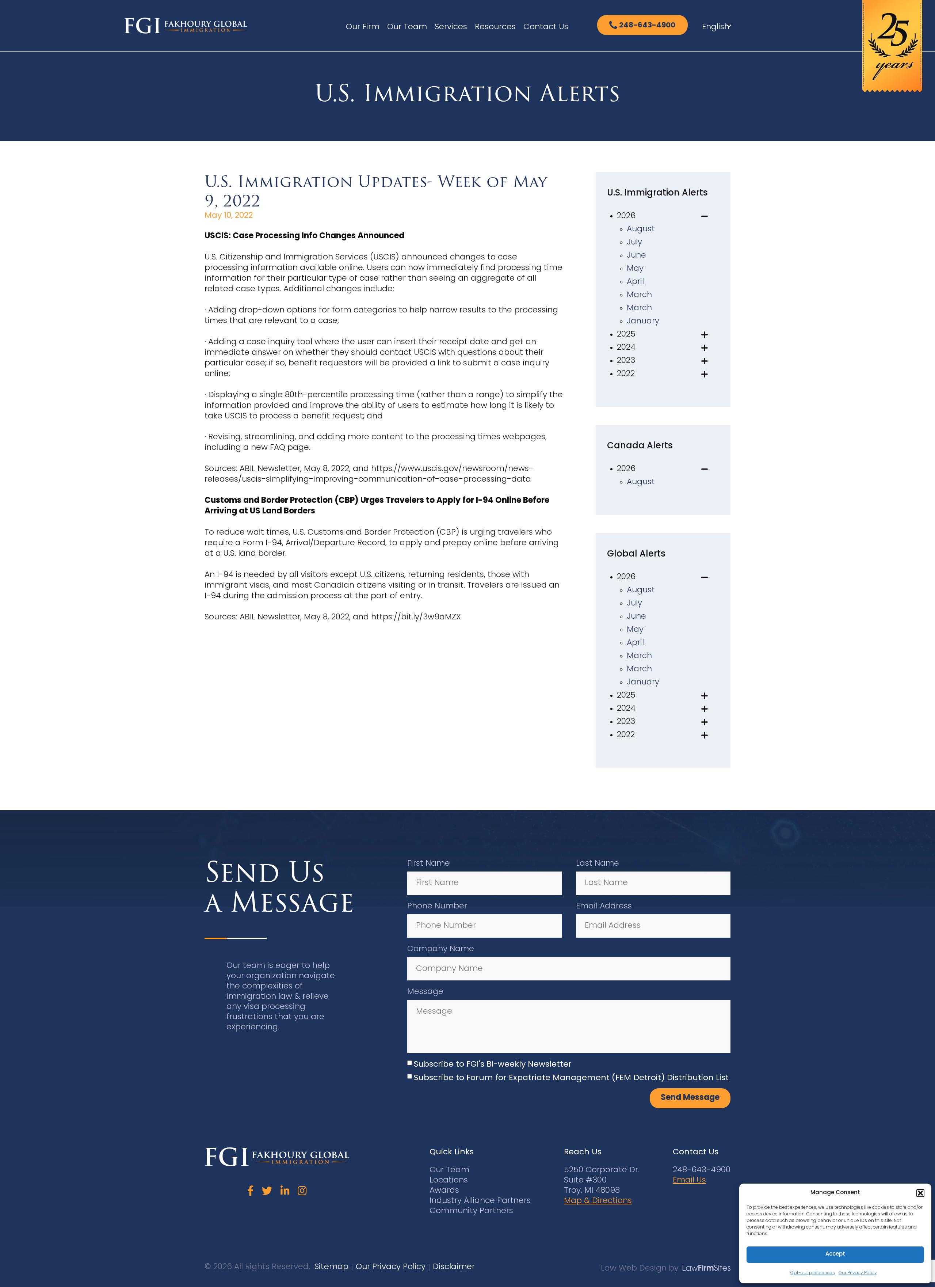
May (635, 269)
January (643, 321)
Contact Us (545, 27)
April (635, 282)
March (639, 295)
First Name (428, 863)
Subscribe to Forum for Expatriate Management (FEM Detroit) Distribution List (571, 1078)
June (636, 255)
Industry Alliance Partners (480, 1201)
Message (425, 992)
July (634, 242)
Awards (444, 1191)
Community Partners (471, 1211)
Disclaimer (454, 1267)
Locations (449, 1180)
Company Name (440, 949)
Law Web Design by (640, 1268)
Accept (835, 1254)
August (641, 229)
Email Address (604, 906)
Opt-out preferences (812, 1273)
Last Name (597, 863)
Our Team (407, 27)
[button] (920, 1193)
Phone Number (437, 906)
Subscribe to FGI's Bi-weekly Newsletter (493, 1064)
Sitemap (331, 1267)
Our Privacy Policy (858, 1273)
